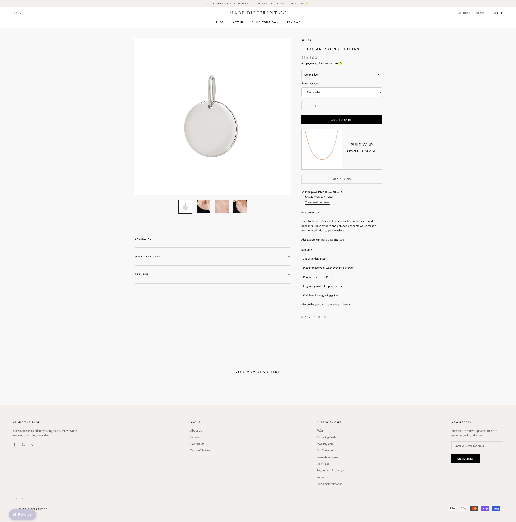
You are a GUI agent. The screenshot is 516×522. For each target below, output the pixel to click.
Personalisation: (310, 83)
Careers (194, 437)
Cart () (499, 12)
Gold (342, 239)
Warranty (322, 477)
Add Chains (341, 179)
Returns (142, 274)
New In (237, 22)
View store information (317, 202)
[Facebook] (314, 317)
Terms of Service (200, 450)
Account (464, 13)
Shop (219, 22)
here (311, 295)
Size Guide (323, 464)
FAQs (320, 430)
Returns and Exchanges (331, 470)
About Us (196, 430)
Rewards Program (327, 457)
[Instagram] (23, 444)
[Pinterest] (325, 317)
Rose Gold (327, 239)
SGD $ (14, 13)
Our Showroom (326, 450)
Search (481, 13)
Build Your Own (265, 22)
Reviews (294, 22)
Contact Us (197, 444)
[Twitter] (319, 317)
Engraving (143, 238)
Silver (306, 40)
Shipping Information (330, 484)
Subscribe (465, 458)
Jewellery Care (147, 256)
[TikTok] (32, 444)
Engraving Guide (326, 437)
